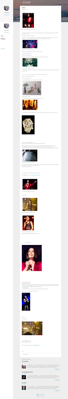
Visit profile (6, 32)
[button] (58, 8)
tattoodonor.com (29, 53)
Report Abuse (3, 48)
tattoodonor (6, 12)
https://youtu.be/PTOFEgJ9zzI (35, 175)
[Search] (60, 2)
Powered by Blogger (41, 394)
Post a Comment (25, 354)
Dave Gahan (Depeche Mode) (27, 372)
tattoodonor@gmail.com (36, 345)
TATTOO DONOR (26, 2)
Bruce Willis (24, 382)
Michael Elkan (42, 396)
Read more (57, 369)
